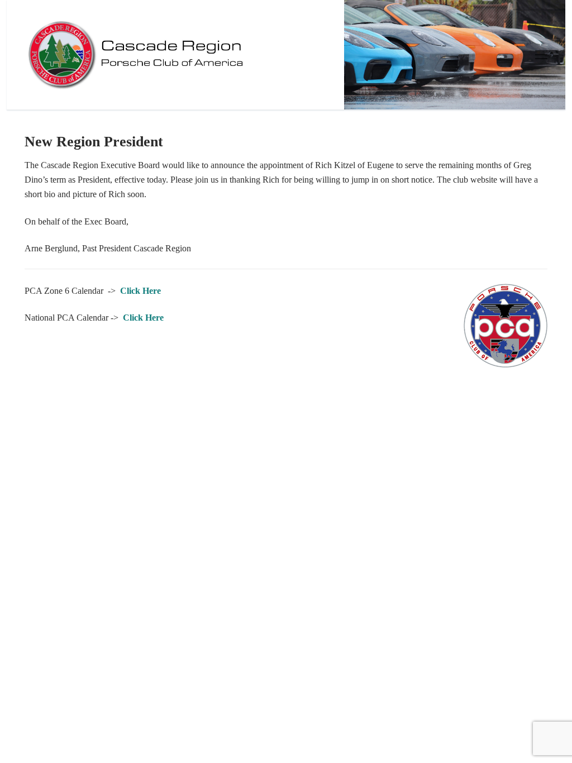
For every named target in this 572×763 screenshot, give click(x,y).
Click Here (140, 290)
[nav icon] (541, 54)
